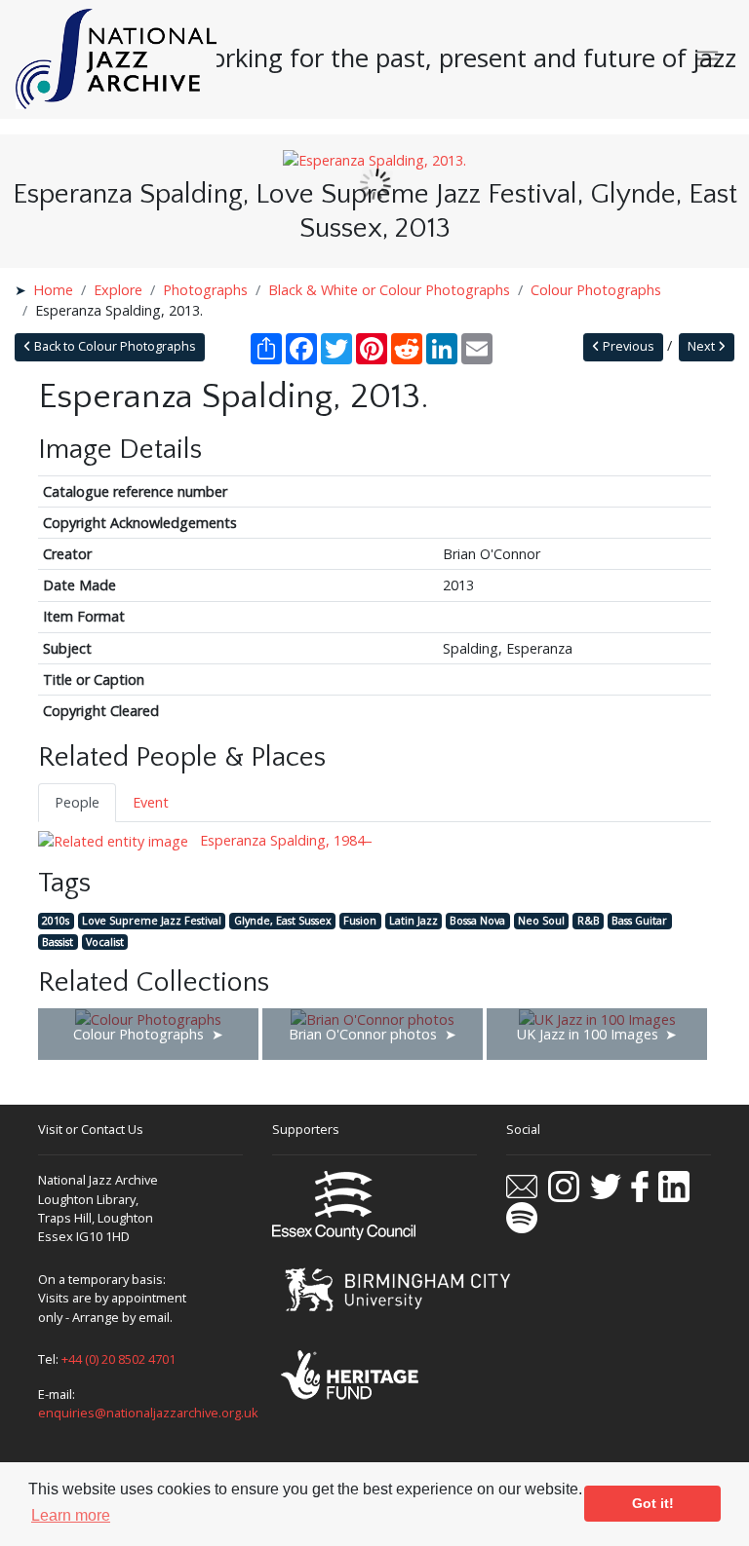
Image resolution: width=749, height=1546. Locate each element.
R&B (588, 920)
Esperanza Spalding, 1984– (284, 840)
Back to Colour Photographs (113, 346)
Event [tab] (151, 802)
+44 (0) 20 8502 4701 (118, 1359)
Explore (118, 290)
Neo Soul (541, 920)
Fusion (359, 920)
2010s (55, 920)
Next (703, 346)
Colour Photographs (596, 290)
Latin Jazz (413, 920)
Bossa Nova (477, 920)
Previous (627, 346)
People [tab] (77, 802)
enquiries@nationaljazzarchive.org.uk (148, 1412)
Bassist (57, 941)
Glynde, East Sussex (283, 920)
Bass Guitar (639, 920)
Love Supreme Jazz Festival (151, 920)
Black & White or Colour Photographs (389, 290)
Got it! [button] (653, 1503)
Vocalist (105, 941)
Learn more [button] (70, 1515)
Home (53, 290)
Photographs (205, 290)
